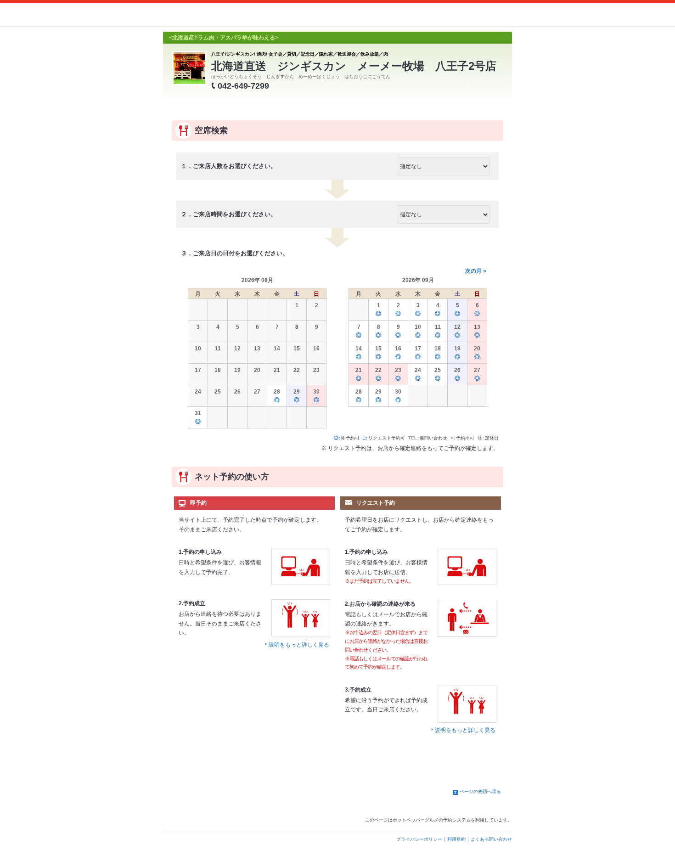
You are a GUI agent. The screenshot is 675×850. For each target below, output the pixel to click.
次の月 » (475, 271)
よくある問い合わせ (491, 839)
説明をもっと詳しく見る (299, 645)
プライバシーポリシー (419, 839)
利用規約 (456, 839)
